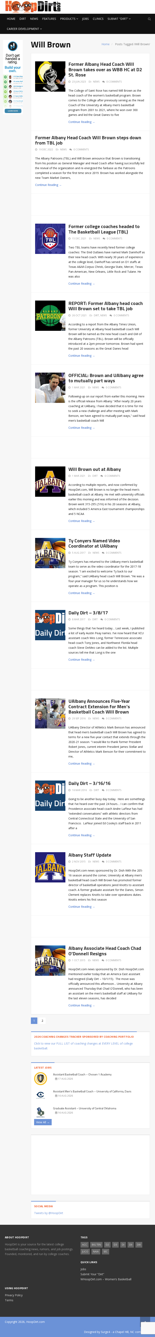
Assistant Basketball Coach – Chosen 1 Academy (82, 1074)
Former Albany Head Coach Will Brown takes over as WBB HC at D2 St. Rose (105, 69)
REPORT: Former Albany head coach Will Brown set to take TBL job (105, 306)
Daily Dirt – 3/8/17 (88, 612)
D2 (107, 1244)
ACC (84, 1244)
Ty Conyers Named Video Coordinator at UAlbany (94, 543)
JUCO (85, 1251)
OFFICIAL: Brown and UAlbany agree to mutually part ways (105, 378)
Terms (9, 1300)
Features (49, 19)
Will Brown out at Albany (94, 469)
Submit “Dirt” (118, 19)
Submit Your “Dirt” (92, 1274)
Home (11, 19)
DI (123, 1244)
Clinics (98, 19)
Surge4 (105, 1332)
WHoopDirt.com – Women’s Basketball (106, 1279)
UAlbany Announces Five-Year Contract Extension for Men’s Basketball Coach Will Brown (99, 706)
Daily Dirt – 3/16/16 (89, 783)
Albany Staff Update (89, 854)
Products (67, 19)
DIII (139, 1244)
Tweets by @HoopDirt (48, 1213)
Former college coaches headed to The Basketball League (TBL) (104, 229)
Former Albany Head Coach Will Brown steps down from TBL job (88, 140)
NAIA (96, 1251)
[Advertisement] (118, 6)
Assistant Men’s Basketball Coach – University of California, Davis (92, 1091)
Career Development (23, 29)
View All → (43, 1122)
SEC (106, 1251)
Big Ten (96, 1244)
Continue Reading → (81, 122)
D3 (115, 1244)
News (34, 19)
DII (130, 1244)
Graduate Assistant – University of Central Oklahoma (84, 1108)
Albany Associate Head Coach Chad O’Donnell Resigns (104, 950)
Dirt (22, 19)
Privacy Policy (14, 1295)
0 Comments (114, 81)
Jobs (85, 19)
